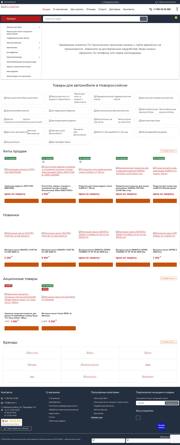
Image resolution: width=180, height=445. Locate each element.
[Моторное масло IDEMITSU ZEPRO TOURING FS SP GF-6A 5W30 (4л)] (133, 235)
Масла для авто (101, 398)
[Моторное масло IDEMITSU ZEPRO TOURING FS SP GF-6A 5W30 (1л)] (96, 235)
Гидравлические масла (104, 406)
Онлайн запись (161, 426)
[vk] (138, 418)
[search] (143, 19)
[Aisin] (148, 353)
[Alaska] (32, 365)
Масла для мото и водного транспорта (111, 402)
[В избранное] (37, 159)
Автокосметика (100, 410)
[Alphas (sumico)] (90, 365)
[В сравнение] (32, 159)
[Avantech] (148, 377)
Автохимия (98, 413)
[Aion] (90, 353)
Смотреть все (97, 417)
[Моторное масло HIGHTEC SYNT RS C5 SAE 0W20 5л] (59, 235)
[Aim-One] (32, 353)
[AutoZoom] (90, 377)
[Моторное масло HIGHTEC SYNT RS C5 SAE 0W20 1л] (21, 235)
